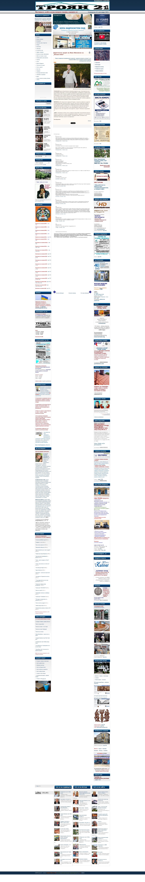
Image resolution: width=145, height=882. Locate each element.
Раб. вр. (100, 750)
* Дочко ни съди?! (38, 590)
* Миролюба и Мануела (39, 547)
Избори (38, 44)
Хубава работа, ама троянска (42, 57)
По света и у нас (40, 50)
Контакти (104, 679)
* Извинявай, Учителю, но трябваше (42, 592)
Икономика (39, 46)
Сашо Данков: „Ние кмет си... (46, 119)
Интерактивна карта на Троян (100, 73)
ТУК (38, 247)
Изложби (104, 748)
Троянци (38, 59)
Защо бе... (100, 821)
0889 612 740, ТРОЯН (101, 163)
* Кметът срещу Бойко (39, 624)
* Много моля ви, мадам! (40, 602)
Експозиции (106, 675)
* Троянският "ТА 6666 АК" (40, 596)
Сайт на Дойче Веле (40, 663)
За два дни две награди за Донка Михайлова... (47, 128)
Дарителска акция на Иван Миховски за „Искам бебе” (68, 53)
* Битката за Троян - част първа (41, 626)
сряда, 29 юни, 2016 (60, 221)
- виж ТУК (49, 253)
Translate (44, 164)
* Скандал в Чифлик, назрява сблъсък (42, 621)
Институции (97, 64)
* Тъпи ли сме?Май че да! (40, 539)
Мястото (96, 675)
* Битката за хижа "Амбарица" (41, 629)
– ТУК (100, 143)
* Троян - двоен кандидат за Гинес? (42, 560)
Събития (97, 677)
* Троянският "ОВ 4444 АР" (40, 587)
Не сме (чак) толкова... (64, 828)
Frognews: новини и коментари (42, 661)
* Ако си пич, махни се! (39, 544)
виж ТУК (49, 260)
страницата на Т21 (43, 199)
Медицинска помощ (99, 66)
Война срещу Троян (40, 605)
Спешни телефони (99, 70)
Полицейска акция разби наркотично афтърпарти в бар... (103, 815)
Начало (38, 37)
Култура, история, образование (43, 54)
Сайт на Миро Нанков (41, 671)
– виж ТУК (100, 27)
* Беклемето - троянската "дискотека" (42, 572)
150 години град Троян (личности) (100, 695)
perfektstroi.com (99, 363)
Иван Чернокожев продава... (84, 829)
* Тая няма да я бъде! (39, 567)
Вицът (38, 76)
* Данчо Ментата (38, 570)
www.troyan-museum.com (102, 727)
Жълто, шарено (40, 67)
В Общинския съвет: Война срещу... (46, 111)
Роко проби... (100, 852)
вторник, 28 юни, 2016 (61, 196)
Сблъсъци (38, 48)
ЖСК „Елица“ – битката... (84, 807)
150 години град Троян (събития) (100, 697)
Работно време (98, 679)
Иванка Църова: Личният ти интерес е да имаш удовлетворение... (65, 837)
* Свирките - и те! (38, 542)
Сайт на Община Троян (41, 667)
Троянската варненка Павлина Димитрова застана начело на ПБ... (84, 793)
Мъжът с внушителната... (84, 851)
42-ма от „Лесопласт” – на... (65, 844)
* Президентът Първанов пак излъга (42, 576)
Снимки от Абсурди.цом (41, 678)
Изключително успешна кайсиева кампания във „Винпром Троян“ (43, 19)
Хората (101, 675)
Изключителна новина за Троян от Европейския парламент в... (102, 830)
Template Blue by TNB (51, 872)
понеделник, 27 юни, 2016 (61, 149)
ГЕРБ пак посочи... (82, 844)
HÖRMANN (101, 323)
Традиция (38, 70)
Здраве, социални (40, 52)
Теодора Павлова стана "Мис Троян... (47, 136)
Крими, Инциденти (40, 63)
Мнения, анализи (40, 39)
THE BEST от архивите (41, 74)
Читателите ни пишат (41, 65)
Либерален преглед (40, 665)
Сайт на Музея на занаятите (42, 669)
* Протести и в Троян (39, 631)
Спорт (38, 61)
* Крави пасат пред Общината (41, 553)
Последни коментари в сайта (42, 72)
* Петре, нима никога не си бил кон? (42, 563)
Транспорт (97, 62)
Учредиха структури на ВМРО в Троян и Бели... (47, 145)
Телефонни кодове (99, 68)
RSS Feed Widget (43, 97)
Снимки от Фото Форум (41, 673)
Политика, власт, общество (42, 42)
